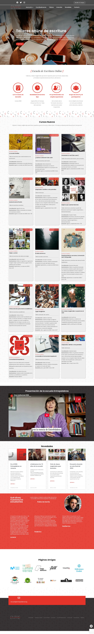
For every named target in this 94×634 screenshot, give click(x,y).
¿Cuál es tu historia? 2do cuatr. (44, 157)
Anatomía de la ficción (15, 202)
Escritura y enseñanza (14, 307)
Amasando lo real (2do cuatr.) (70, 155)
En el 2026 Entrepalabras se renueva (16, 466)
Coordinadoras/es (41, 7)
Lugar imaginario (40, 311)
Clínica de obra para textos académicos (20, 309)
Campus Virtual (38, 617)
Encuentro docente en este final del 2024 (76, 466)
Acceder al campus (79, 2)
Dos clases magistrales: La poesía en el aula (73, 312)
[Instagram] (24, 2)
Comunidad (46, 617)
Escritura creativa (13, 151)
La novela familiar (14, 153)
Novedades (68, 7)
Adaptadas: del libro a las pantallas (72, 344)
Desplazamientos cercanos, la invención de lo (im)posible (73, 256)
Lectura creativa (39, 187)
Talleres (51, 7)
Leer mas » (13, 483)
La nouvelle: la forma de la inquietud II (45, 356)
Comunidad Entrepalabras (16, 359)
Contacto (76, 7)
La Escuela (69, 617)
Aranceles (59, 7)
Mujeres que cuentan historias (70, 205)
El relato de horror (40, 253)
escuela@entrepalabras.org (19, 602)
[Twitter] (21, 2)
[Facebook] (17, 2)
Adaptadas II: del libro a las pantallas (45, 189)
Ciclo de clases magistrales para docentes (55, 466)
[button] (1, 37)
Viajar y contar (13, 253)
